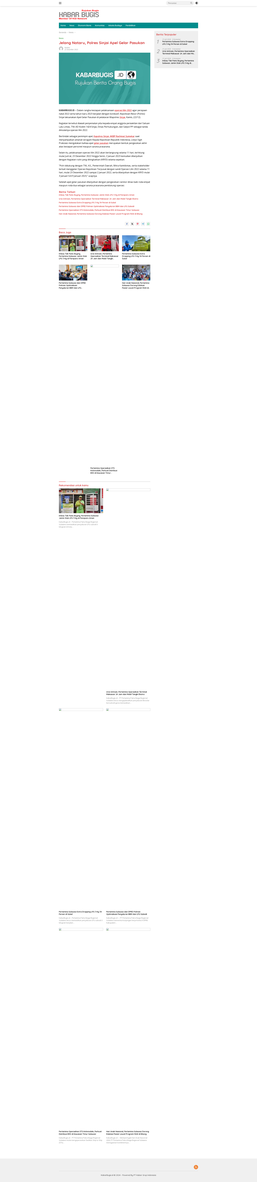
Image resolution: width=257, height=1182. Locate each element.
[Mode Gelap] (196, 3)
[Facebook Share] (127, 224)
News (71, 25)
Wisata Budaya (115, 25)
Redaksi (67, 47)
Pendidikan (130, 25)
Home (63, 25)
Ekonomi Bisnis (84, 25)
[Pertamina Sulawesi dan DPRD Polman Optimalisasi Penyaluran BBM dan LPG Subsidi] (73, 273)
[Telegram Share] (143, 224)
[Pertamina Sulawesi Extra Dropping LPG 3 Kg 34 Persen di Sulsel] (136, 243)
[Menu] (61, 3)
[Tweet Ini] (132, 224)
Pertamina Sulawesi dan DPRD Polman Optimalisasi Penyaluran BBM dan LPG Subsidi (96, 206)
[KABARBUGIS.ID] (79, 14)
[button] (191, 3)
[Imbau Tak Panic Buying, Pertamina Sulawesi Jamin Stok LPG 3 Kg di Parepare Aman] (73, 243)
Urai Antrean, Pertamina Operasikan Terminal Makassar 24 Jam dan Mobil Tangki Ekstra (98, 199)
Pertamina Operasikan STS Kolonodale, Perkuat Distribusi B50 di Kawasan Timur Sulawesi (99, 210)
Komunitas (100, 25)
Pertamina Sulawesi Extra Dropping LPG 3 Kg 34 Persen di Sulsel (87, 202)
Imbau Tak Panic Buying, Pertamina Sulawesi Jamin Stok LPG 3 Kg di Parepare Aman (96, 195)
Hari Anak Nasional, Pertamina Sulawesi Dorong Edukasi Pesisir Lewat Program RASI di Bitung (100, 214)
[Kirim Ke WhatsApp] (148, 224)
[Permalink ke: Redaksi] (61, 48)
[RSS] (196, 1167)
